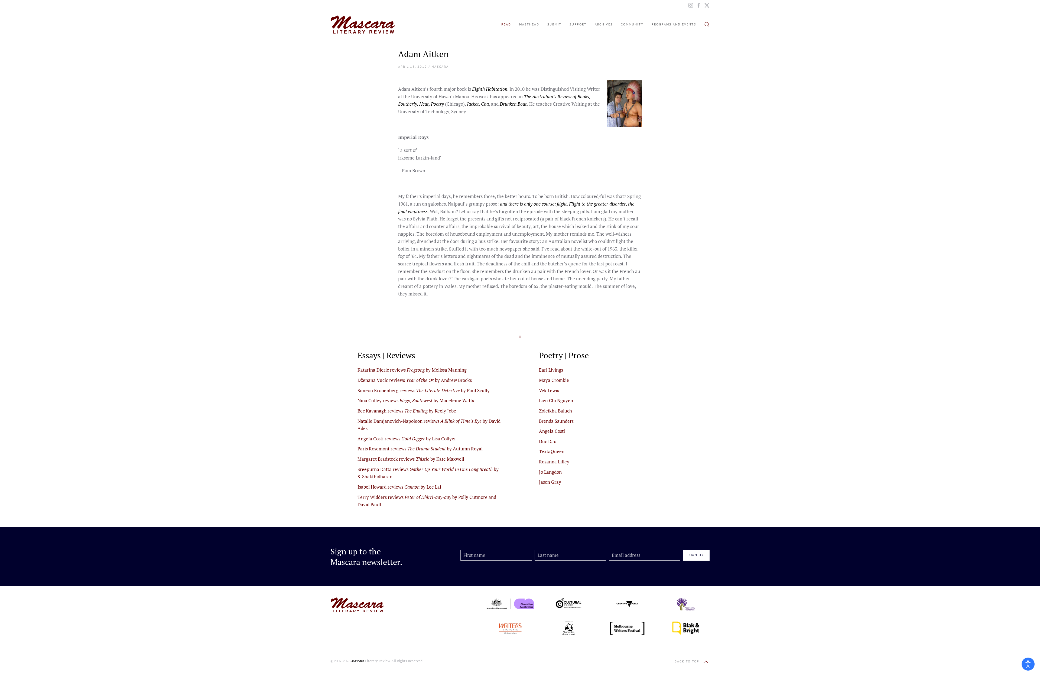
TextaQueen (551, 451)
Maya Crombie (554, 380)
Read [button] (506, 24)
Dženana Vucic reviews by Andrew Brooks (415, 380)
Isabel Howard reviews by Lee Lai (399, 487)
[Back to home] (362, 24)
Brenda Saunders (556, 421)
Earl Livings (551, 370)
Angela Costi (552, 431)
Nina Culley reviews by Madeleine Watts (416, 400)
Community (632, 24)
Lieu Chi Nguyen (556, 400)
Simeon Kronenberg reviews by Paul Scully (424, 390)
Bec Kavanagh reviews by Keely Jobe (407, 411)
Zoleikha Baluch (555, 411)
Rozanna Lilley (554, 462)
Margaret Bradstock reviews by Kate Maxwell (411, 459)
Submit (554, 24)
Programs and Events (674, 24)
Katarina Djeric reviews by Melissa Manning (412, 370)
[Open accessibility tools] (1028, 664)
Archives (604, 24)
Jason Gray (550, 482)
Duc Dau (548, 441)
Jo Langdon (550, 472)
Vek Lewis (549, 390)
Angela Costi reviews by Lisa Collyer (407, 438)
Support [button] (578, 24)
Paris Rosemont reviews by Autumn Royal (420, 449)
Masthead (529, 24)
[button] (707, 24)
